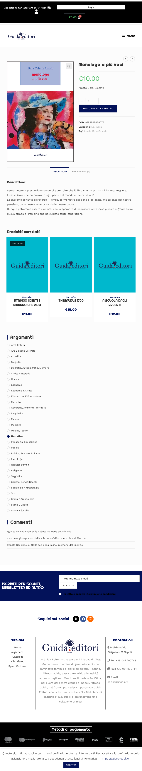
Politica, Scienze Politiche (25, 453)
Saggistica (16, 476)
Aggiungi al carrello (97, 108)
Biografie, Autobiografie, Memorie (30, 367)
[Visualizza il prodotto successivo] (132, 59)
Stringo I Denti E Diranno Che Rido (27, 303)
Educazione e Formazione (26, 396)
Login (91, 7)
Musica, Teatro (19, 430)
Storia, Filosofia (20, 510)
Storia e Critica (19, 504)
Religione (16, 470)
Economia (16, 384)
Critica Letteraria (20, 373)
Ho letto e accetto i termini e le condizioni (89, 593)
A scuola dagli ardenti (114, 303)
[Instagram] (90, 619)
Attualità (16, 356)
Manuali (15, 419)
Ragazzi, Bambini (20, 464)
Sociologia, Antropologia (25, 487)
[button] (69, 66)
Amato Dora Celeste (95, 131)
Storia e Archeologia (22, 499)
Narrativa (96, 126)
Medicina (16, 424)
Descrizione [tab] (59, 171)
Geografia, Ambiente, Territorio (28, 407)
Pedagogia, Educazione (24, 442)
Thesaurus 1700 (71, 301)
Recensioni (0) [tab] (81, 171)
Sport (14, 493)
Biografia (16, 362)
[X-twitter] (76, 619)
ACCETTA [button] (71, 765)
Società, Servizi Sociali (24, 482)
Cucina (15, 379)
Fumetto (16, 402)
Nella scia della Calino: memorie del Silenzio (45, 531)
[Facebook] (83, 619)
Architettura (18, 345)
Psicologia (17, 459)
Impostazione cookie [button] (115, 758)
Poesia (15, 447)
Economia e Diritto (21, 390)
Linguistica (17, 413)
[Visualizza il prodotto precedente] (125, 59)
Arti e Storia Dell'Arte (23, 350)
